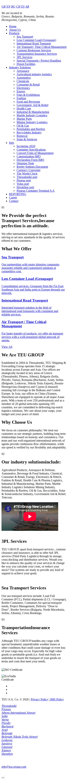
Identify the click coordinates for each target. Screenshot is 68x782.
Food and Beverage (28, 101)
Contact (13, 201)
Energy (21, 91)
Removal (22, 135)
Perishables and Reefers (31, 129)
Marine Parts (24, 118)
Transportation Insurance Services (37, 53)
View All (7, 346)
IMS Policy (56, 699)
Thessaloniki (9, 705)
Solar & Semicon (27, 139)
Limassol (7, 747)
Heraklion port (25, 187)
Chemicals (23, 81)
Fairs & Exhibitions (28, 94)
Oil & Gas (23, 125)
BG (13, 6)
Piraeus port (24, 180)
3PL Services (24, 57)
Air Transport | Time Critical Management (41, 46)
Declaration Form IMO (30, 159)
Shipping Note (25, 163)
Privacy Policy (39, 699)
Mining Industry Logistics (32, 122)
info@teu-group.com (14, 766)
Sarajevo (7, 743)
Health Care (24, 108)
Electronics (23, 88)
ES (23, 6)
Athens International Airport (18, 712)
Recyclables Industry (29, 132)
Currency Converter (28, 170)
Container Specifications (31, 149)
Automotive (24, 77)
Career (13, 197)
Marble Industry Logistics (32, 115)
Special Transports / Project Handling (39, 60)
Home (12, 26)
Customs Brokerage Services (34, 50)
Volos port (23, 183)
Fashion (21, 98)
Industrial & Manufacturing (33, 112)
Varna (5, 719)
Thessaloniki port (27, 177)
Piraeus (6, 709)
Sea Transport (25, 36)
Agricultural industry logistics (34, 74)
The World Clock (27, 173)
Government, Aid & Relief (32, 105)
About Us (15, 29)
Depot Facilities (26, 64)
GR (4, 6)
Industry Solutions (20, 67)
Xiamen (6, 750)
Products (14, 33)
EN (8, 6)
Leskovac (7, 740)
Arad (5, 729)
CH (18, 6)
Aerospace (23, 70)
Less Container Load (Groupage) (36, 40)
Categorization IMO (29, 156)
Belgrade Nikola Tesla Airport (20, 736)
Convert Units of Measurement (35, 153)
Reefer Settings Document (32, 166)
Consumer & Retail (28, 84)
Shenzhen (7, 753)
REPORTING (17, 194)
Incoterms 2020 (26, 146)
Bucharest (7, 726)
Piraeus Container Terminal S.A (36, 190)
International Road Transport (34, 43)
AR (27, 6)
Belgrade (7, 733)
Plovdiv (6, 723)
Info (11, 142)
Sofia (5, 716)
